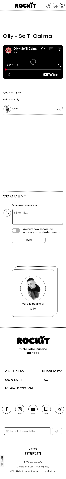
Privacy (2, 462)
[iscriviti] (57, 431)
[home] (25, 5)
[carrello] (48, 5)
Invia (29, 240)
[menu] (4, 5)
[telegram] (59, 409)
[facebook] (6, 409)
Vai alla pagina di (33, 306)
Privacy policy (42, 466)
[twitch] (46, 409)
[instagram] (19, 409)
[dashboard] (62, 5)
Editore (31, 450)
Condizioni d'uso (25, 466)
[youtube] (33, 409)
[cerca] (55, 5)
